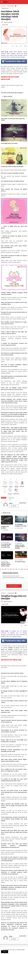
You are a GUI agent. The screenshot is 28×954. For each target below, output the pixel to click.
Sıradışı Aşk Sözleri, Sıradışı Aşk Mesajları (12, 166)
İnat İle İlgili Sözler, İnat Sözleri (9, 143)
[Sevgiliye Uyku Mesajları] (7, 519)
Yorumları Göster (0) (13, 586)
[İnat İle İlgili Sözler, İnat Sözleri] (14, 132)
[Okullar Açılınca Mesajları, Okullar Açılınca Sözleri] (7, 555)
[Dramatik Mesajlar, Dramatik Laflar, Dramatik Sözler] (7, 536)
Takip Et (14, 506)
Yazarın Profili (22, 502)
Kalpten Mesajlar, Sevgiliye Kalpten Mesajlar (20, 546)
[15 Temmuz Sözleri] (21, 554)
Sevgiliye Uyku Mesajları (5, 527)
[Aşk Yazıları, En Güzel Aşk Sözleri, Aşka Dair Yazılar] (14, 108)
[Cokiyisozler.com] (4, 2)
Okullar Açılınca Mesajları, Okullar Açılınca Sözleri (6, 564)
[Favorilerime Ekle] (13, 46)
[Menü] (26, 2)
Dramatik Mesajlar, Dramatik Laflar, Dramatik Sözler (6, 545)
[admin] (5, 505)
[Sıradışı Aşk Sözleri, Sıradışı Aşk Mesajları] (14, 156)
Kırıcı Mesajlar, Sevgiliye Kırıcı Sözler (21, 525)
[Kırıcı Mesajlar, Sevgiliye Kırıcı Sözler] (21, 518)
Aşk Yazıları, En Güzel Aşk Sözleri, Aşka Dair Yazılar (13, 119)
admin (5, 22)
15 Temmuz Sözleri (20, 561)
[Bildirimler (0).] (24, 2)
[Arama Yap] (21, 2)
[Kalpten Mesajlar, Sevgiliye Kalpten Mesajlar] (21, 537)
